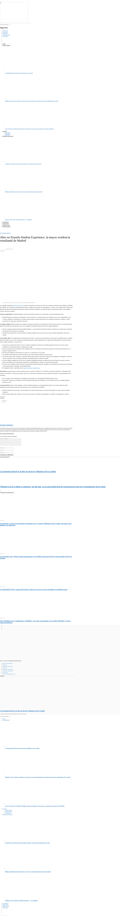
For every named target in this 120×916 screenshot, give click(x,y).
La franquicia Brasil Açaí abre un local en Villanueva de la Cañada (19, 73)
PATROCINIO (5, 223)
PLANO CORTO (7, 132)
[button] (10, 716)
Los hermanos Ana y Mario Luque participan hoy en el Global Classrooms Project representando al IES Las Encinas (36, 557)
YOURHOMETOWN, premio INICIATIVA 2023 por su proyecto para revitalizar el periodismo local (33, 589)
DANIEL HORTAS (10, 248)
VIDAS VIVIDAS (7, 133)
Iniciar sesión (5, 36)
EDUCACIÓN (8, 813)
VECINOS (4, 131)
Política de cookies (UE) (7, 669)
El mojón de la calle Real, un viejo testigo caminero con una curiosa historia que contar (23, 163)
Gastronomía (5, 32)
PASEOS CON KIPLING (7, 136)
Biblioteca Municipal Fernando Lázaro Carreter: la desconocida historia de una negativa (23, 191)
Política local (5, 30)
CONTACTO (4, 667)
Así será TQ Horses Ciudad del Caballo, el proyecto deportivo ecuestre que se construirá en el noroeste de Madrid (29, 128)
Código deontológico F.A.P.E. (8, 673)
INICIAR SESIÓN (6, 35)
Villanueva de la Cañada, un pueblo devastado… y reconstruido (18, 219)
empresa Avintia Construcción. (31, 368)
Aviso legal (5, 672)
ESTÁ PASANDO (6, 45)
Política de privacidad (7, 666)
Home (4, 44)
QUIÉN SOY (4, 664)
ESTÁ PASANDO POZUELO (5, 233)
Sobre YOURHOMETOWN (7, 663)
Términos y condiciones (7, 670)
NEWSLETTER (6, 225)
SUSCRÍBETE (5, 222)
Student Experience (18, 305)
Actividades (5, 33)
